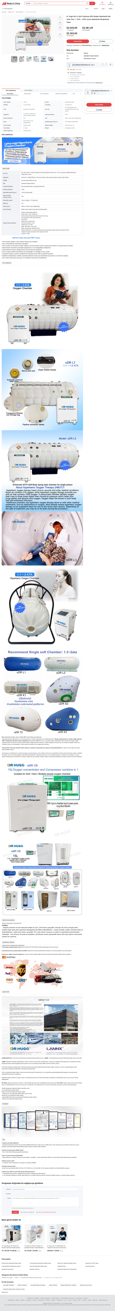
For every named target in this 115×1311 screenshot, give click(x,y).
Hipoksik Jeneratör (34, 1269)
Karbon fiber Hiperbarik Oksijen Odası (11, 1263)
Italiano (48, 1300)
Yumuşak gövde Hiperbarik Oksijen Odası (40, 1263)
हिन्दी (79, 1300)
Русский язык (41, 1300)
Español (22, 1300)
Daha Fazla (5, 1292)
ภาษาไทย (84, 1300)
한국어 (70, 1300)
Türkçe (89, 1300)
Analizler (86, 1298)
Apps (103, 8)
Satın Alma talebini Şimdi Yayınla (46, 1212)
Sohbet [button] (103, 41)
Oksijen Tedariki (53, 1285)
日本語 (74, 1300)
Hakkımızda (30, 1298)
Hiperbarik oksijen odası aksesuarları (67, 1269)
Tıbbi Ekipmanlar (19, 12)
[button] (77, 93)
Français (34, 1300)
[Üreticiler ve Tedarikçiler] (11, 3)
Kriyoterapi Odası (90, 1266)
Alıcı (87, 8)
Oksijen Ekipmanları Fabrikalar (68, 1285)
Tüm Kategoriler (8, 8)
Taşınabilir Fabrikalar (8, 1285)
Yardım (96, 8)
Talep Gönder (78, 41)
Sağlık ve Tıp (11, 12)
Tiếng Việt (95, 1300)
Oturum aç (110, 4)
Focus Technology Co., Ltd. (57, 1303)
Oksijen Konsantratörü (7, 1269)
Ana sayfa (4, 12)
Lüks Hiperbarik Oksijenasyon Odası (11, 1266)
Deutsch (53, 1300)
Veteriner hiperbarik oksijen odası (38, 1266)
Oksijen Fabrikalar (22, 1285)
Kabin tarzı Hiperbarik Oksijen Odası (67, 1263)
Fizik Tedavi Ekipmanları (30, 12)
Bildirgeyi (37, 1298)
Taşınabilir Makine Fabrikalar (37, 1285)
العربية (65, 1300)
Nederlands (59, 1300)
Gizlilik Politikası (55, 1298)
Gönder (15, 1212)
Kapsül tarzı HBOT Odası (91, 1263)
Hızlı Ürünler (79, 1298)
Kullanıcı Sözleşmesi (45, 1298)
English (17, 1300)
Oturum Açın (99, 82)
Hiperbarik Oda (61, 1266)
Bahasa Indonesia (103, 1300)
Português (28, 1300)
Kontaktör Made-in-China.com (68, 1298)
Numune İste (105, 45)
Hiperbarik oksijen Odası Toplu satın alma (14, 1289)
